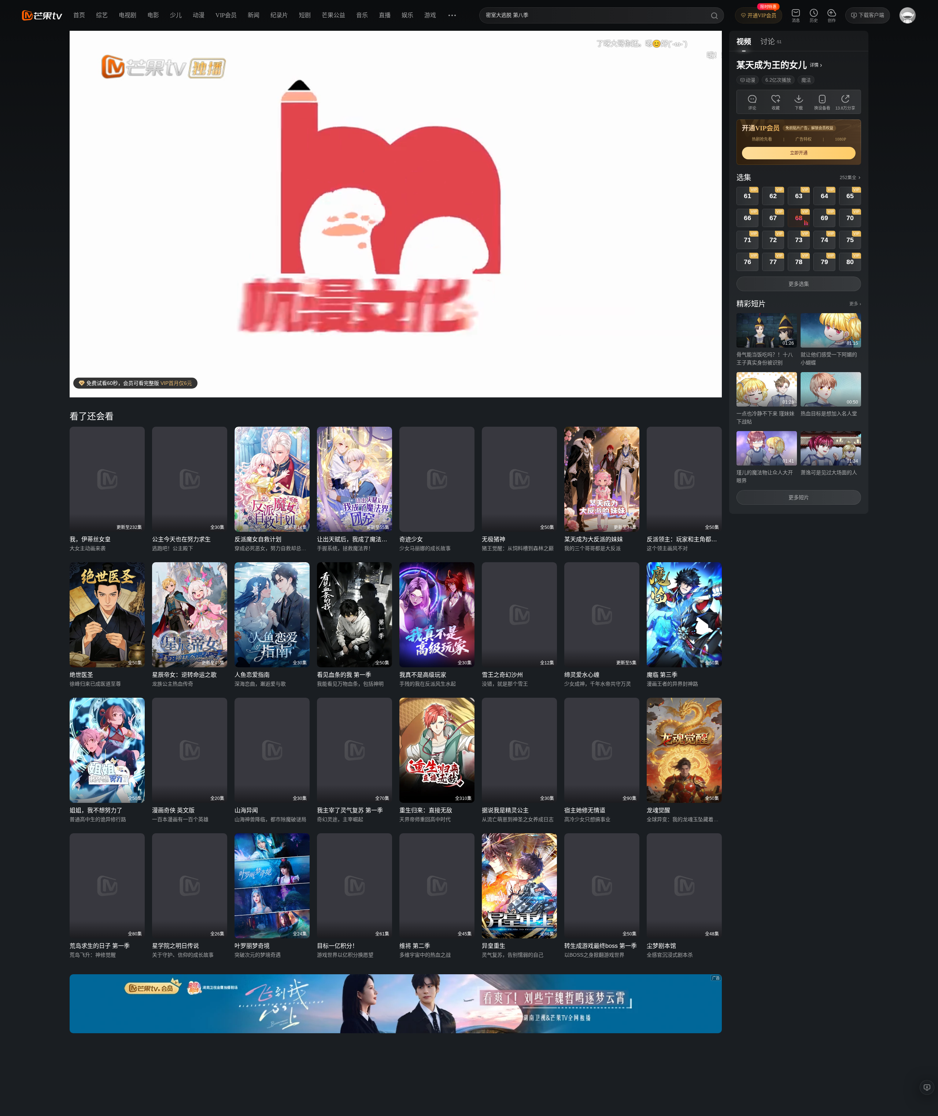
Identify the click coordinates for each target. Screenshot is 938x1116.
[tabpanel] (798, 282)
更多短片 (799, 497)
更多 (855, 304)
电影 (153, 15)
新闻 (253, 15)
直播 (385, 15)
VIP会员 (226, 15)
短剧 (305, 15)
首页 (79, 15)
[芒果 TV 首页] (42, 15)
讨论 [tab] (767, 42)
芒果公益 (333, 15)
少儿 (176, 15)
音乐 (362, 15)
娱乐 (407, 15)
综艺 (102, 15)
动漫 (198, 15)
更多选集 (799, 284)
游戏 (430, 15)
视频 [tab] (743, 42)
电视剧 (127, 15)
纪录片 (279, 15)
